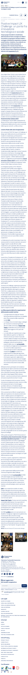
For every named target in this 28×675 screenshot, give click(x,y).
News (2, 622)
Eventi (3, 624)
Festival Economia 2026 (7, 634)
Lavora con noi (5, 611)
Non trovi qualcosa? (7, 652)
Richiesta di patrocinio (7, 654)
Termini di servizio (9, 589)
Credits (3, 658)
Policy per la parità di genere (9, 646)
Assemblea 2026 (5, 632)
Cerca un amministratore (8, 605)
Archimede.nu (11, 576)
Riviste (3, 630)
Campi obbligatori (5, 594)
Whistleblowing (5, 644)
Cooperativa (16, 105)
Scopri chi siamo (5, 601)
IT (18, 2)
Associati (3, 609)
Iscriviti (24, 585)
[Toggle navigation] (26, 2)
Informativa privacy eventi (8, 648)
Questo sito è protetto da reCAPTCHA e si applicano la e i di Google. (14, 589)
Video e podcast (5, 628)
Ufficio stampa (5, 626)
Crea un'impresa (5, 607)
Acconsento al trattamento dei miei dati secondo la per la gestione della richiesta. (14, 592)
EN (20, 2)
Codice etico (4, 656)
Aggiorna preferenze (7, 660)
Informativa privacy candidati (9, 650)
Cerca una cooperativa (7, 603)
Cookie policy (4, 642)
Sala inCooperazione (7, 613)
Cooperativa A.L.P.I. (13, 51)
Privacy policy (5, 640)
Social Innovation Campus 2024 (10, 118)
